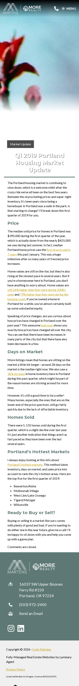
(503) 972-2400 (33, 604)
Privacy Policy (15, 669)
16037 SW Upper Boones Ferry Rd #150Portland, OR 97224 (41, 590)
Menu (71, 8)
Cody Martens (41, 649)
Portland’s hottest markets (25, 464)
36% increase (16, 374)
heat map (47, 325)
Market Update (20, 144)
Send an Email (31, 613)
